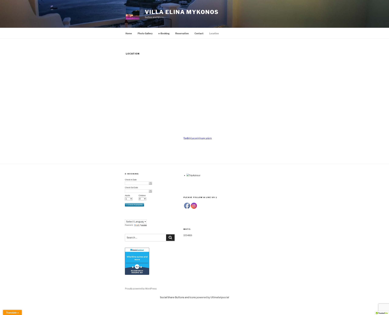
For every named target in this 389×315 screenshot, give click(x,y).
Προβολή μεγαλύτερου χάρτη (198, 138)
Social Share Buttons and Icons (178, 297)
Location (214, 33)
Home (129, 33)
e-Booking (164, 33)
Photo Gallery (145, 33)
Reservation (182, 33)
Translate (143, 225)
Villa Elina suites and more (137, 258)
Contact (198, 33)
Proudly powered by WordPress (141, 288)
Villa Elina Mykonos (182, 12)
